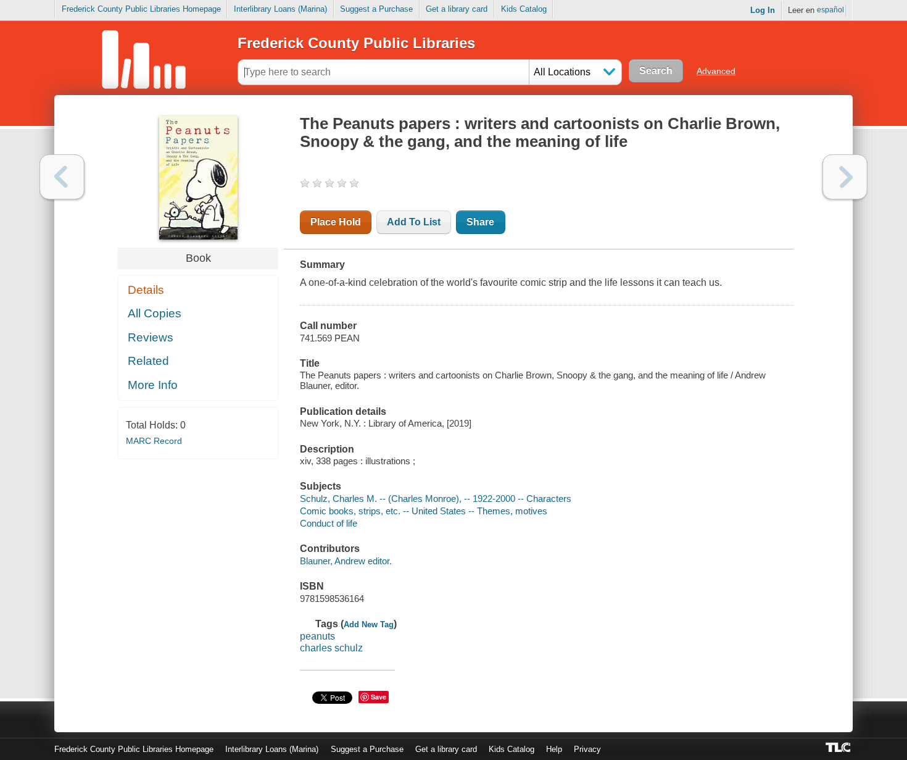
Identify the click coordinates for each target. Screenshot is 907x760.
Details (146, 289)
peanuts (317, 636)
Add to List (414, 222)
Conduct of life (328, 523)
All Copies (154, 313)
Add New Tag (369, 624)
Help (554, 749)
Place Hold (335, 222)
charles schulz (331, 648)
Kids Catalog (524, 9)
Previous (62, 176)
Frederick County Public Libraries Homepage (141, 9)
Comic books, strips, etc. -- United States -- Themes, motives (423, 511)
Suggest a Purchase (376, 9)
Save (378, 696)
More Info (153, 384)
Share (480, 222)
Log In (762, 10)
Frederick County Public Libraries (356, 43)
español (830, 10)
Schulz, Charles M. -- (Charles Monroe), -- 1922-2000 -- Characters (435, 498)
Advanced (716, 71)
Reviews (150, 337)
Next (845, 176)
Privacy (587, 749)
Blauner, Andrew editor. (346, 561)
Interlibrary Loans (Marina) (280, 9)
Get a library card (456, 9)
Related (148, 360)
